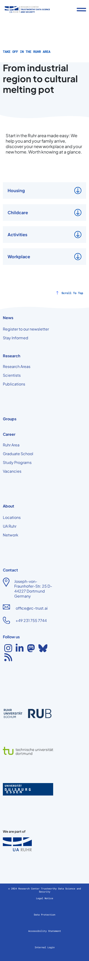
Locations (12, 517)
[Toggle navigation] (81, 9)
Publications (14, 383)
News (8, 317)
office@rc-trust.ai (32, 608)
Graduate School (18, 453)
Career (9, 434)
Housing (16, 190)
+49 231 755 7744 (31, 620)
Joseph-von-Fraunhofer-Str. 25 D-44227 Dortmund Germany (33, 588)
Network (10, 534)
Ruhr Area (11, 444)
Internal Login (45, 947)
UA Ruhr (9, 526)
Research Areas (16, 366)
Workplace (19, 256)
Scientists (12, 375)
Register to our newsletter (26, 328)
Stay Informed (15, 337)
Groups (9, 418)
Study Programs (17, 462)
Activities (17, 234)
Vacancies (12, 471)
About (8, 505)
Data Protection (44, 914)
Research (11, 355)
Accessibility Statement (44, 931)
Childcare (18, 212)
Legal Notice (44, 898)
